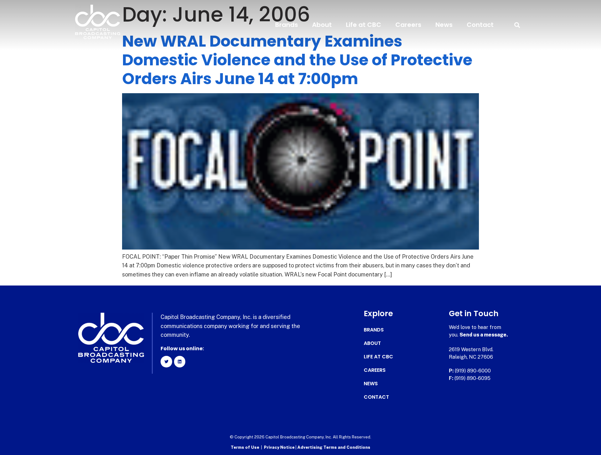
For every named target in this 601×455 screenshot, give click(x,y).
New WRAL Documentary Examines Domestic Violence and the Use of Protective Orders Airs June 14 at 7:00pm (297, 60)
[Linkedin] (179, 361)
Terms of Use (245, 447)
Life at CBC (363, 24)
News (444, 24)
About (322, 24)
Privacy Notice (279, 447)
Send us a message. (484, 335)
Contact (480, 24)
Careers (408, 24)
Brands (286, 24)
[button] (517, 25)
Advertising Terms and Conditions (333, 447)
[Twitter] (166, 361)
